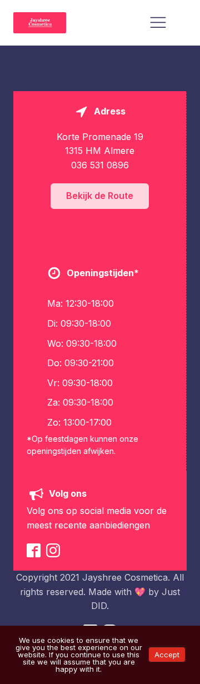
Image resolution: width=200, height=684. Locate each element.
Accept (166, 654)
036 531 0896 (100, 165)
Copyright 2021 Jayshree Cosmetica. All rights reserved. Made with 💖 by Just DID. (100, 591)
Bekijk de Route (99, 195)
